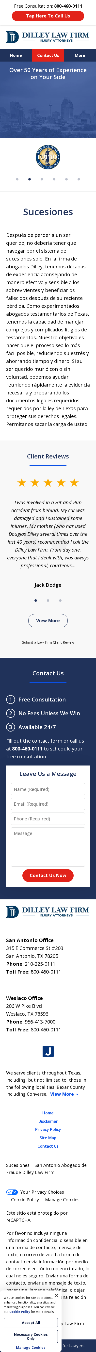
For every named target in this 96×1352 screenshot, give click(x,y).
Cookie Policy (25, 1200)
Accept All (31, 1322)
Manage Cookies (62, 1200)
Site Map (48, 1137)
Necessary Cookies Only (31, 1336)
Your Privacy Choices (42, 1192)
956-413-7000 (40, 1021)
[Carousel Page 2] (48, 600)
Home (16, 55)
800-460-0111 (46, 971)
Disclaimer (48, 1121)
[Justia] (48, 1051)
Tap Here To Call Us (48, 16)
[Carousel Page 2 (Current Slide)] (29, 179)
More (80, 55)
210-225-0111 (40, 964)
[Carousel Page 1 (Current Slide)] (36, 600)
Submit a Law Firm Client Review (48, 642)
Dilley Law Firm (68, 1323)
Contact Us (48, 55)
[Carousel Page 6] (79, 179)
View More (48, 620)
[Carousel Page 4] (54, 179)
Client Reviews (48, 456)
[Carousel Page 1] (17, 179)
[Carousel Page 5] (66, 179)
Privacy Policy (48, 1129)
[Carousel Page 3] (42, 179)
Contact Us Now (48, 875)
